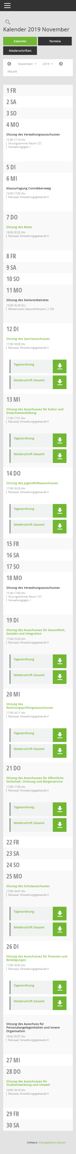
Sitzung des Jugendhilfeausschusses (32, 483)
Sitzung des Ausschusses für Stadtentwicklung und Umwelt (28, 1083)
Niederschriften (20, 51)
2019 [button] (46, 64)
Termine (55, 41)
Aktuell (12, 71)
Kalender (20, 41)
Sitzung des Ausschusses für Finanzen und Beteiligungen (36, 958)
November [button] (26, 64)
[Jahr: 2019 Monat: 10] (9, 64)
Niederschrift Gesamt (29, 380)
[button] (59, 366)
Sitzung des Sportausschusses (28, 339)
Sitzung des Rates (19, 227)
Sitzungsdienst (52, 1142)
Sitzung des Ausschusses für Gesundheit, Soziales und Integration (35, 631)
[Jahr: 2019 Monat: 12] (61, 64)
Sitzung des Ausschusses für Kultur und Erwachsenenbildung (35, 411)
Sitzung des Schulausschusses (28, 886)
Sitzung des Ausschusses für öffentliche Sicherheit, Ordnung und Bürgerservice (35, 779)
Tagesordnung (24, 364)
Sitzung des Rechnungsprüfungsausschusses (29, 706)
